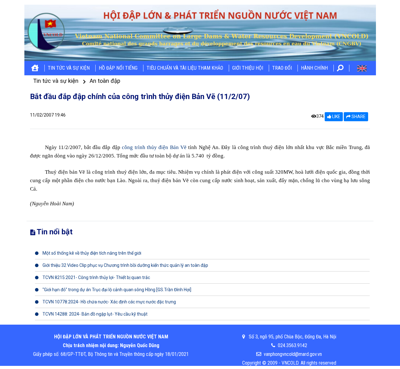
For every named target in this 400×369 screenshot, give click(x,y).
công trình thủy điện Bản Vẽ (155, 147)
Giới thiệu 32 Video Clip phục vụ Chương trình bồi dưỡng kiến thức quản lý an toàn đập (125, 265)
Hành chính (314, 68)
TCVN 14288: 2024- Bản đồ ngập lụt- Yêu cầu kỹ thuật (95, 314)
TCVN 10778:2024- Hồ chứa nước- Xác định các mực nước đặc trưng (109, 301)
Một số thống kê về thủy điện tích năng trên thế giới (91, 253)
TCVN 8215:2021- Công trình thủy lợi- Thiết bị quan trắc (96, 277)
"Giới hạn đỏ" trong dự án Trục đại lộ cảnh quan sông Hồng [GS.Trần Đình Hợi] (116, 289)
